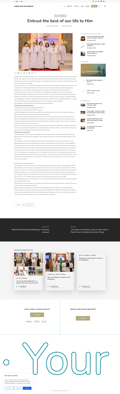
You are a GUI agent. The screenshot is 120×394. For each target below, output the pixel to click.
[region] (18, 382)
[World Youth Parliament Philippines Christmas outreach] (30, 229)
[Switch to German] (101, 1)
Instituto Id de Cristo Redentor (23, 6)
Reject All (18, 388)
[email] (21, 1)
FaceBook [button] (37, 321)
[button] (37, 315)
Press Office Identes (53, 26)
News (20, 278)
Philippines (62, 15)
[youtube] (16, 1)
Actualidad (50, 274)
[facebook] (14, 1)
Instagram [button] (29, 321)
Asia (56, 15)
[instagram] (19, 1)
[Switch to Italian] (96, 1)
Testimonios (63, 274)
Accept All (27, 388)
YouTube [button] (44, 321)
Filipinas (58, 274)
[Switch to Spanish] (93, 1)
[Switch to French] (103, 1)
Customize (9, 388)
